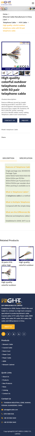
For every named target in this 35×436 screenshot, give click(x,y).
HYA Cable (23, 22)
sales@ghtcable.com (11, 409)
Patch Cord (6, 351)
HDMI (4, 361)
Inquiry (25, 120)
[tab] (26, 158)
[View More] (8, 253)
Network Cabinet (8, 364)
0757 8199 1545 (9, 414)
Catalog (5, 390)
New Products (7, 383)
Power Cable (7, 358)
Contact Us (10, 120)
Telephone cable (9, 22)
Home (5, 14)
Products (6, 380)
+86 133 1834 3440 (10, 418)
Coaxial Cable (7, 348)
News (4, 387)
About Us (8, 327)
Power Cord (6, 354)
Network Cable (8, 344)
